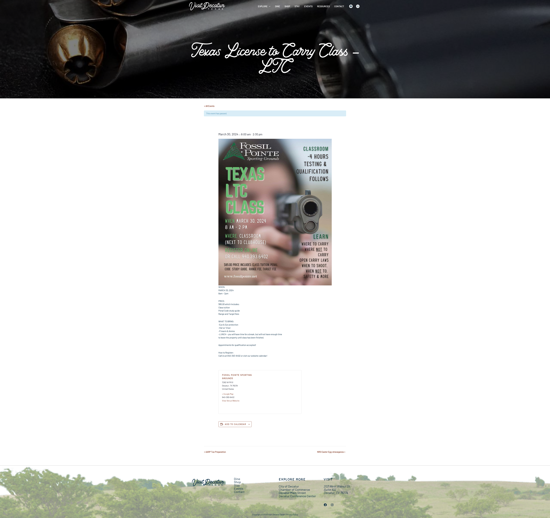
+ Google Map (227, 394)
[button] (269, 6)
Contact (339, 6)
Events (308, 6)
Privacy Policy (292, 514)
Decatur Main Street (292, 493)
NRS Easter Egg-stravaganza (331, 452)
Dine (277, 6)
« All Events (209, 106)
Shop (287, 6)
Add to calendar (235, 424)
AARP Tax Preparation (215, 452)
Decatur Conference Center (297, 496)
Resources (323, 6)
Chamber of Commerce (294, 489)
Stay (297, 6)
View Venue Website (230, 400)
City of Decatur (289, 486)
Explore (263, 6)
